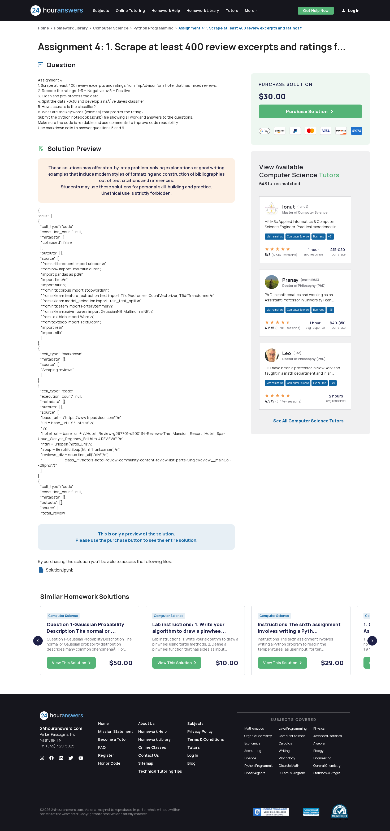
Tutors (193, 747)
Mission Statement (115, 731)
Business (318, 236)
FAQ (102, 747)
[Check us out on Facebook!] (51, 758)
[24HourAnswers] (57, 10)
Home (43, 28)
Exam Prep (319, 383)
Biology (318, 750)
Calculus (285, 743)
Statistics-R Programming (332, 773)
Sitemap (145, 763)
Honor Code (109, 763)
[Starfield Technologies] (271, 812)
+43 (330, 309)
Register (106, 755)
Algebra (319, 743)
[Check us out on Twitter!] (70, 758)
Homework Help (152, 731)
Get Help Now (315, 10)
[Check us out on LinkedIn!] (61, 758)
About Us (146, 723)
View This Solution (69, 662)
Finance (250, 758)
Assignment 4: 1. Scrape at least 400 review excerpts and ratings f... (242, 28)
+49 (332, 383)
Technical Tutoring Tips (160, 771)
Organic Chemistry (258, 736)
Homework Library (71, 28)
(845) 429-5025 (60, 745)
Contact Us (148, 755)
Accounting (252, 750)
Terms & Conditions (205, 739)
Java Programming (293, 728)
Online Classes (152, 747)
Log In (192, 755)
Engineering (322, 758)
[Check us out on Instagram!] (42, 758)
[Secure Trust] (311, 812)
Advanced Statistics (327, 736)
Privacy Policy (200, 731)
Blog (191, 763)
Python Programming (153, 28)
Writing (284, 750)
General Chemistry (326, 765)
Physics (318, 728)
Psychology (287, 758)
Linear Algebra (255, 773)
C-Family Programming (296, 773)
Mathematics (274, 236)
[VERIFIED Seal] (339, 812)
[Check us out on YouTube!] (81, 758)
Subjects (195, 723)
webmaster (70, 814)
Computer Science (110, 28)
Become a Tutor (112, 739)
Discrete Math (289, 765)
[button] (251, 10)
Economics (252, 743)
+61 (330, 236)
